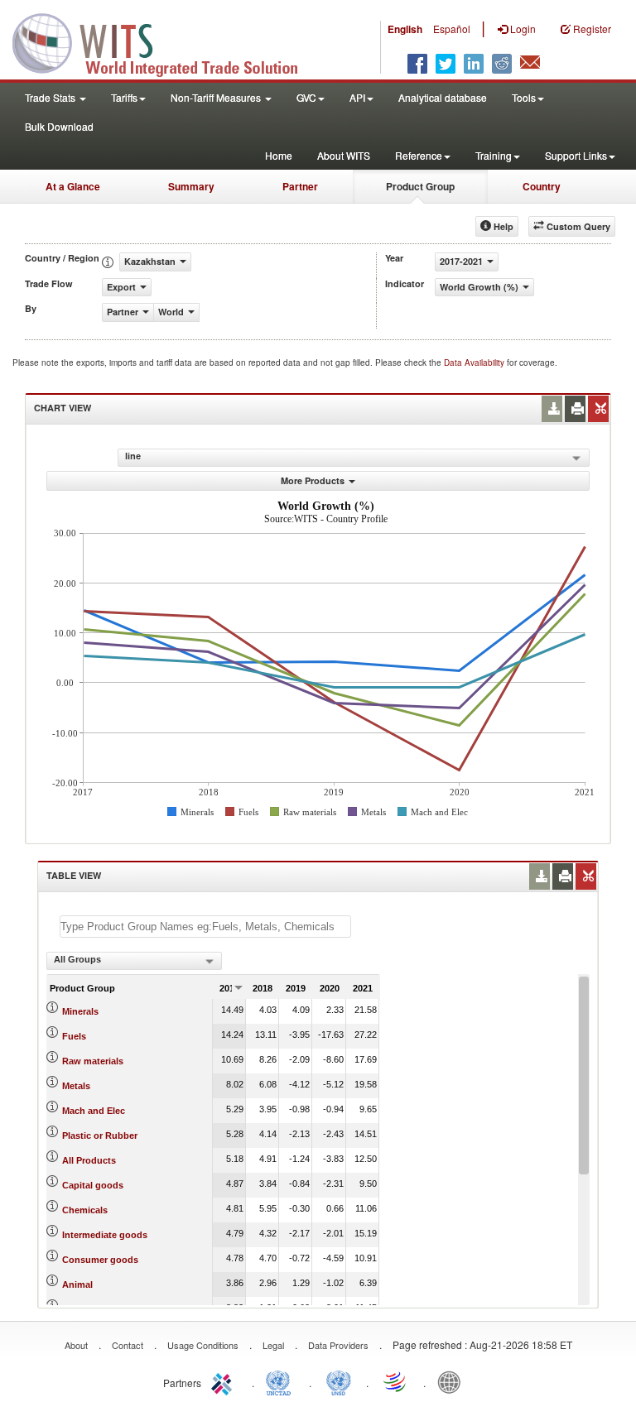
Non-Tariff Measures (217, 97)
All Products (89, 1160)
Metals (76, 1086)
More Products (312, 480)
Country (542, 186)
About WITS (343, 155)
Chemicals (85, 1210)
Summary (191, 186)
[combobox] (134, 961)
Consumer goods (100, 1260)
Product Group (420, 186)
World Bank (453, 1381)
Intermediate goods (104, 1235)
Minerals (80, 1011)
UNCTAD (281, 1381)
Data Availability (475, 362)
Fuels (74, 1036)
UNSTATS (338, 1381)
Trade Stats (51, 97)
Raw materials (92, 1061)
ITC (224, 1381)
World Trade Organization (395, 1381)
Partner (300, 186)
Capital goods (92, 1185)
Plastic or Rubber (99, 1135)
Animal (77, 1284)
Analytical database (442, 97)
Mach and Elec (93, 1111)
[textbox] (205, 926)
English (405, 29)
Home (278, 155)
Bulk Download (59, 126)
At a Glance (73, 186)
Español (451, 29)
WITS (165, 41)
